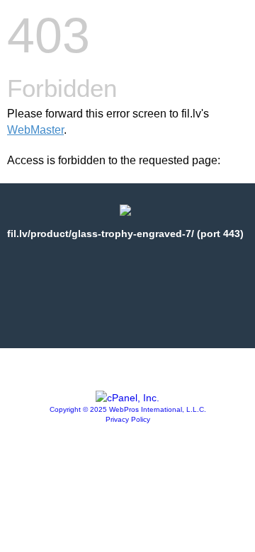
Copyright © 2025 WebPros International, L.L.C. (128, 409)
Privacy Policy (128, 419)
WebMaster (35, 130)
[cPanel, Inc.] (127, 397)
